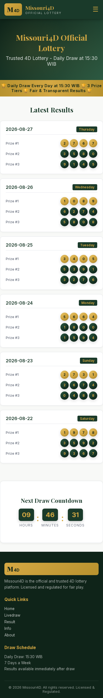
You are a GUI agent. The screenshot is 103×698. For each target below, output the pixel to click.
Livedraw (12, 615)
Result (9, 622)
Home (9, 608)
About (9, 635)
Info (7, 628)
